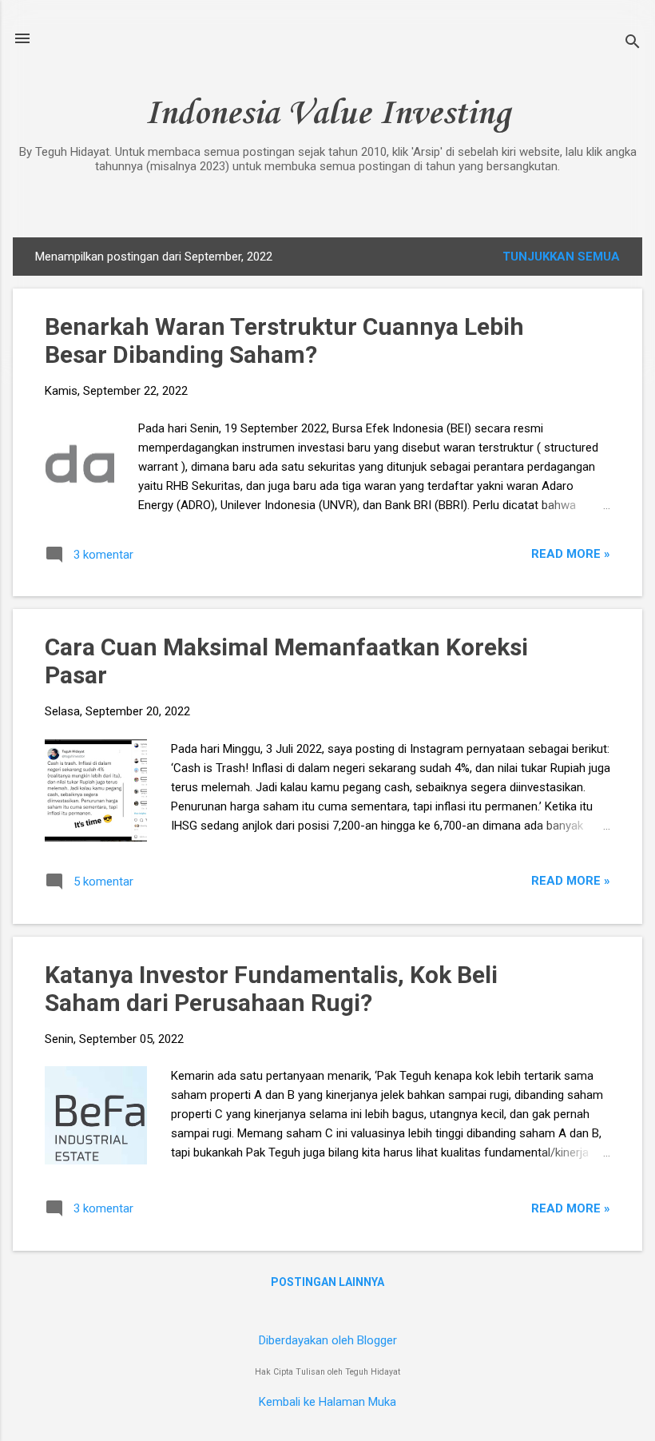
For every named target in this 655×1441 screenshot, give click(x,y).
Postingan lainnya (327, 1282)
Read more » (570, 554)
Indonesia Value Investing (327, 114)
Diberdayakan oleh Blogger (328, 1340)
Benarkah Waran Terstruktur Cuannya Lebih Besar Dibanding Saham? (284, 340)
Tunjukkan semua (561, 256)
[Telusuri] (632, 43)
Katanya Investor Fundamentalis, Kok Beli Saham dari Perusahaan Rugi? (271, 989)
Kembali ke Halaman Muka (327, 1402)
